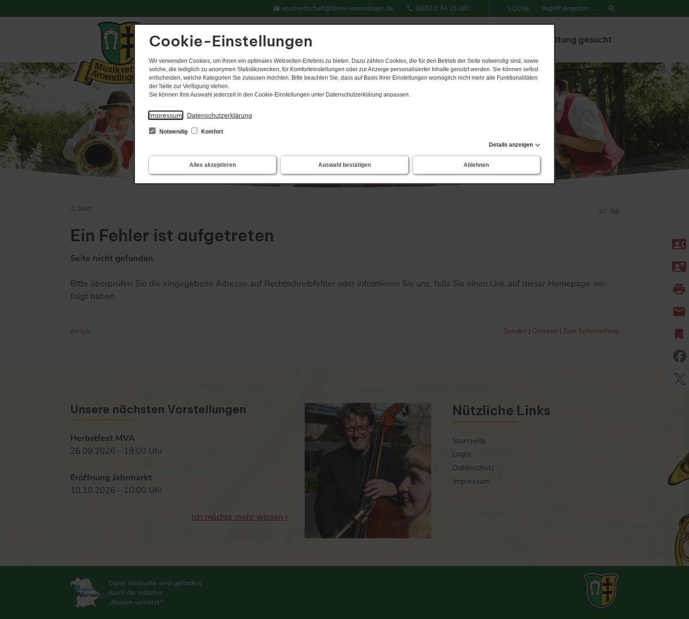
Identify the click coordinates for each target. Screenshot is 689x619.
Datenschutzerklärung (219, 115)
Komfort (211, 131)
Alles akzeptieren (212, 165)
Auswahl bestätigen (344, 165)
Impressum (165, 115)
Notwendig (173, 131)
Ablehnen (476, 165)
